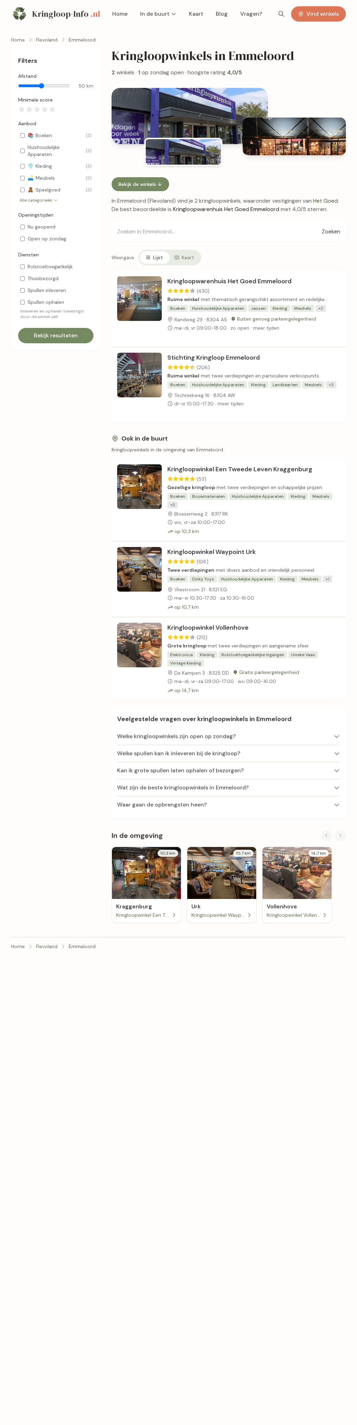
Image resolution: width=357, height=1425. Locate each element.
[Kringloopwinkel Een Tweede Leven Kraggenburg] (139, 499)
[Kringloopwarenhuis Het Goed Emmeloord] (139, 308)
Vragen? (251, 13)
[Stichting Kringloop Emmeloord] (139, 385)
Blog (222, 13)
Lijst (158, 257)
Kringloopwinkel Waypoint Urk (211, 552)
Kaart (196, 13)
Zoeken (331, 231)
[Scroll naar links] (326, 835)
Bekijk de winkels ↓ (140, 184)
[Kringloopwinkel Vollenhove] (139, 659)
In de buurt (154, 13)
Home (120, 13)
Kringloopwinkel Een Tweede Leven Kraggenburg (239, 469)
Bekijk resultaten (56, 335)
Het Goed (325, 200)
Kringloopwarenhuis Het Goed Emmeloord (229, 281)
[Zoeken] (281, 14)
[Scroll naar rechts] (340, 835)
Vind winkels (322, 13)
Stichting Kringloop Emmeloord (213, 357)
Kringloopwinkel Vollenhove (208, 627)
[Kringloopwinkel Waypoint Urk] (139, 579)
